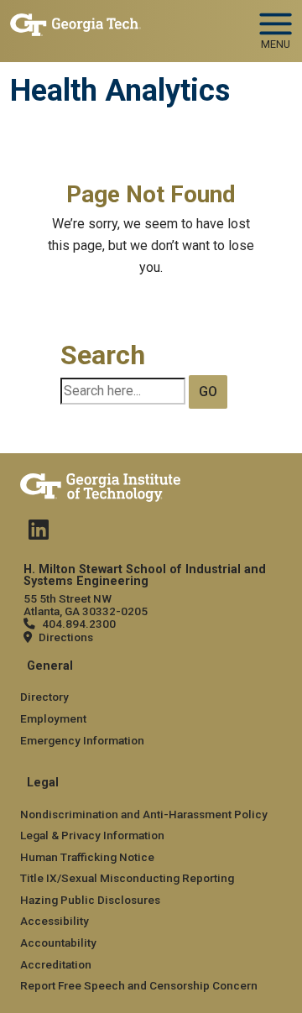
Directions (66, 637)
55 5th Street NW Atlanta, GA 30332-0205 (85, 605)
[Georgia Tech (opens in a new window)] (100, 484)
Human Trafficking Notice (87, 857)
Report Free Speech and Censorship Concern (139, 985)
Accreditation (55, 964)
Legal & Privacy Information (92, 835)
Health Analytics (120, 91)
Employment (53, 718)
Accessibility (54, 920)
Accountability (58, 942)
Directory (44, 696)
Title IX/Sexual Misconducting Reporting (127, 878)
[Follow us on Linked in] (39, 533)
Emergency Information (82, 740)
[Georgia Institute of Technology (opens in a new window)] (75, 24)
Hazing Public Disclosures (90, 899)
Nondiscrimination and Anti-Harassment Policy (144, 814)
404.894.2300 (79, 623)
